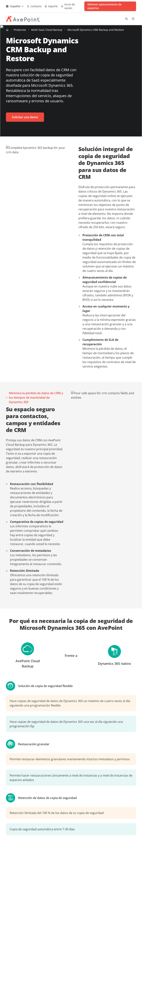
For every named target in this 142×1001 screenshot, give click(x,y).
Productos (20, 30)
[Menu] (133, 19)
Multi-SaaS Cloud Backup (46, 30)
